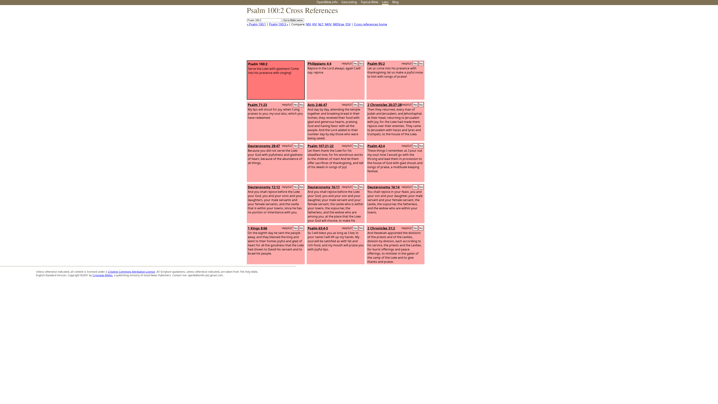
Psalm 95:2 (376, 63)
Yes (355, 63)
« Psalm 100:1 (256, 24)
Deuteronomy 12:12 (264, 187)
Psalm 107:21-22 (321, 146)
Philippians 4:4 (319, 63)
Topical (369, 2)
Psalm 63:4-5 (318, 228)
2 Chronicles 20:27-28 (384, 104)
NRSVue (338, 24)
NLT (320, 24)
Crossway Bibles (103, 275)
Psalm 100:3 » (278, 24)
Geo (349, 2)
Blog (395, 2)
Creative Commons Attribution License (131, 271)
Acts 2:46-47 (317, 104)
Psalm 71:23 (257, 104)
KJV (314, 24)
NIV (308, 24)
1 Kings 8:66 (257, 228)
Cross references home (370, 24)
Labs (385, 2)
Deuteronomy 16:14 (383, 187)
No (361, 63)
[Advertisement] (680, 34)
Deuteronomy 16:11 (324, 187)
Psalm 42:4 (376, 146)
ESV (348, 24)
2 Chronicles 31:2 (381, 228)
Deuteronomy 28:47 (264, 146)
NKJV (328, 24)
